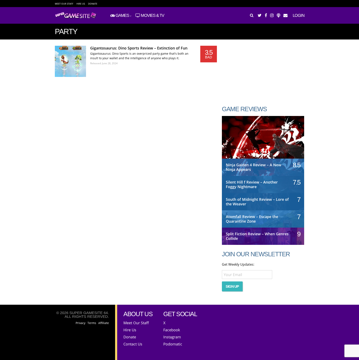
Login (298, 15)
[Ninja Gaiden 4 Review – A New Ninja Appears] (263, 141)
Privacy (80, 323)
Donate (92, 3)
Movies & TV (152, 15)
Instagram (172, 336)
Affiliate (103, 323)
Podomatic (172, 344)
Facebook (171, 329)
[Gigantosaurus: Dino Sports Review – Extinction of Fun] (70, 61)
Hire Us (80, 3)
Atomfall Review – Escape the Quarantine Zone (252, 219)
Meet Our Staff (64, 3)
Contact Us (132, 344)
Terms (91, 323)
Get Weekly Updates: (238, 264)
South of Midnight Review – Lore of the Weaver (257, 201)
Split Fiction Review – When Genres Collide (257, 236)
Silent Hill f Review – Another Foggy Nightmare (252, 184)
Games (122, 15)
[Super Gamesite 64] (77, 18)
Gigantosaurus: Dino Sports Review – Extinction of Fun (138, 48)
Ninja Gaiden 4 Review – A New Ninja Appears (253, 167)
